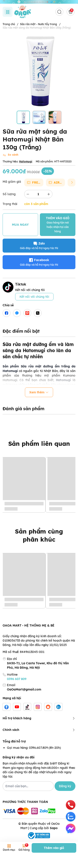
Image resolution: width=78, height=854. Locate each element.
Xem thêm (37, 392)
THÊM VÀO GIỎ (57, 224)
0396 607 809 (16, 679)
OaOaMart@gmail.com (24, 689)
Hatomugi (25, 161)
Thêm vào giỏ (54, 848)
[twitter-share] (38, 313)
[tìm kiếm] (59, 12)
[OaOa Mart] (22, 11)
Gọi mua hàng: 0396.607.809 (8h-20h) (34, 748)
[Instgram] (38, 707)
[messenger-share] (17, 313)
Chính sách (11, 730)
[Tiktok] (27, 707)
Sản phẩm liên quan (39, 443)
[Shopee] (48, 707)
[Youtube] (17, 707)
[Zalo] (58, 707)
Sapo (54, 828)
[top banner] (39, 2)
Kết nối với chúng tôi (34, 297)
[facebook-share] (6, 313)
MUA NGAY (20, 225)
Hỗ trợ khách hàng (17, 718)
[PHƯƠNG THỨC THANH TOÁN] (39, 811)
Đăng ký (65, 786)
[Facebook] (6, 707)
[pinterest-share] (27, 313)
